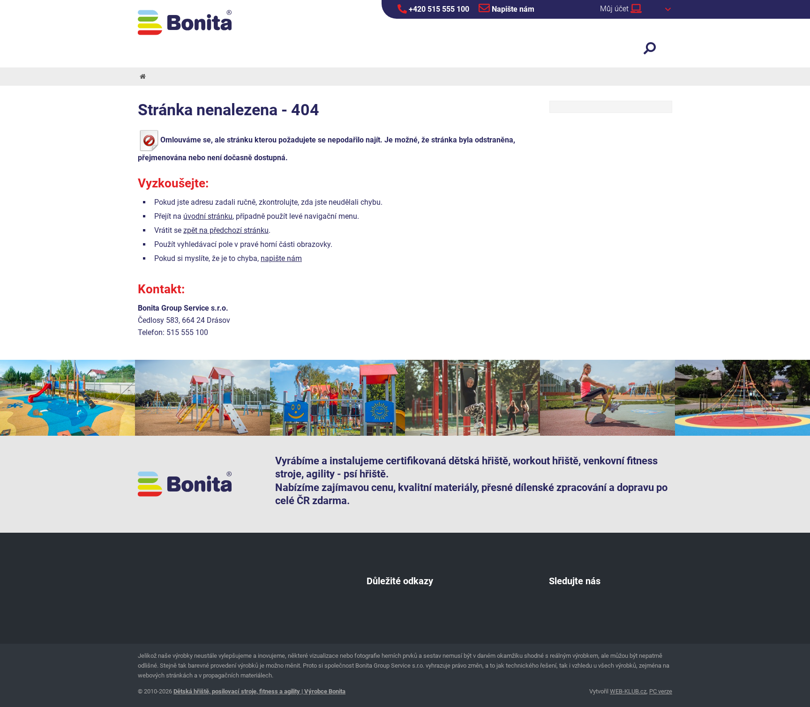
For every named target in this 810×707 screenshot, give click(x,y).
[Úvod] (142, 76)
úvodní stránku (207, 216)
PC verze (660, 691)
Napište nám (512, 9)
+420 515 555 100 (438, 9)
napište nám (281, 258)
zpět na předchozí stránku (226, 230)
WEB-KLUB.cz (628, 691)
